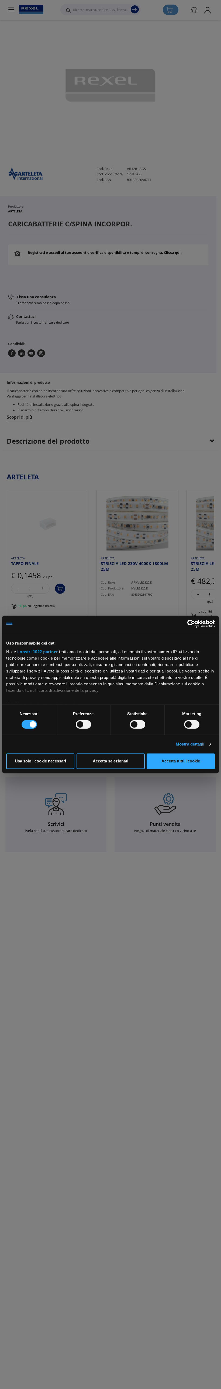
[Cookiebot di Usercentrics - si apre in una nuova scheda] (191, 624)
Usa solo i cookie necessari (40, 761)
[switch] (83, 724)
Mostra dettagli (190, 744)
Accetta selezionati (110, 761)
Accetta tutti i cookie (180, 761)
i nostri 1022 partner (37, 651)
